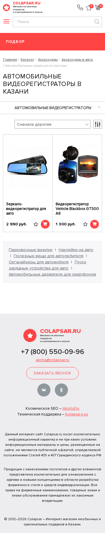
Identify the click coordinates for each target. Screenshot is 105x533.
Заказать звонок (52, 373)
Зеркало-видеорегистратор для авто (26, 209)
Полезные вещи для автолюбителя (48, 255)
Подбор (15, 42)
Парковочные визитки (30, 249)
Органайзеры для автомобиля (39, 262)
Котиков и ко (76, 414)
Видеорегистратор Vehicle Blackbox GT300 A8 (77, 209)
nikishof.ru (70, 408)
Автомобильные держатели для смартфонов (52, 274)
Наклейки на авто (76, 249)
